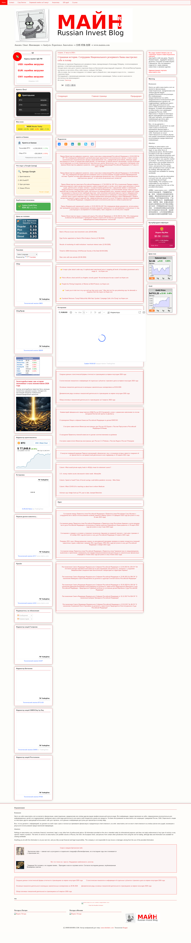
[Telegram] (92, 144)
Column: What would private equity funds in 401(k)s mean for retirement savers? (85, 467)
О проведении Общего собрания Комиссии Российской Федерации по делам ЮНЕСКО (89, 420)
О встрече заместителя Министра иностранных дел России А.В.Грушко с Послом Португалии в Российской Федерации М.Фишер (99, 427)
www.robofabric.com (107, 928)
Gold (18, 369)
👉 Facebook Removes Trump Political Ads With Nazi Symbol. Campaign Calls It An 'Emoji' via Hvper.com (94, 298)
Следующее (63, 96)
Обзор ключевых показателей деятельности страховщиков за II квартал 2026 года (87, 400)
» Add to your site (35, 374)
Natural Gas (20, 362)
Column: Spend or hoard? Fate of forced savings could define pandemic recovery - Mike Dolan (90, 480)
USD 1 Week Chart (41, 443)
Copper (19, 373)
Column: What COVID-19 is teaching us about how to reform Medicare (82, 486)
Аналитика (55, 2)
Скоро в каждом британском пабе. (71, 848)
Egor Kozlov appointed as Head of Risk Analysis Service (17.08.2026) (82, 238)
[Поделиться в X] (70, 85)
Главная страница (99, 96)
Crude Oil (20, 360)
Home (4, 2)
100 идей (66, 2)
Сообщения (23, 615)
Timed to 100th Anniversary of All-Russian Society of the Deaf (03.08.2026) (84, 251)
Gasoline (19, 364)
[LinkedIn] (72, 144)
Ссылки (74, 2)
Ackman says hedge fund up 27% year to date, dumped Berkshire (81, 493)
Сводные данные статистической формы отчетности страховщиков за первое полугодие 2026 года (93, 374)
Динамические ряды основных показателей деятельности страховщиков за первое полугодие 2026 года (95, 393)
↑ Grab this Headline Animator (95, 905)
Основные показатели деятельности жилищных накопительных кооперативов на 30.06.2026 (90, 387)
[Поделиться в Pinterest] (75, 85)
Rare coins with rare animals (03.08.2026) (73, 257)
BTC (22, 443)
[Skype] (86, 144)
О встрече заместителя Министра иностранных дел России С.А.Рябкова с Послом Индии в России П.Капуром (97, 441)
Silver (19, 371)
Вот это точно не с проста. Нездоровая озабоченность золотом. (72, 862)
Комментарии (24, 619)
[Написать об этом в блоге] (68, 85)
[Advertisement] (100, 117)
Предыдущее (136, 96)
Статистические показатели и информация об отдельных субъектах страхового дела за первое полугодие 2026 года (99, 381)
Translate (32, 257)
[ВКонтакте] (59, 144)
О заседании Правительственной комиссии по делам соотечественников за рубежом (88, 435)
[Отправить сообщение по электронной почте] (62, 85)
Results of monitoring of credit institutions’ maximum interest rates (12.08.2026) (85, 244)
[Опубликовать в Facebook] (72, 85)
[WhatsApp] (79, 144)
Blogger (125, 928)
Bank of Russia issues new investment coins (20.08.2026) (78, 232)
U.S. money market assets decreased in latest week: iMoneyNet (80, 474)
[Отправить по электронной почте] (66, 85)
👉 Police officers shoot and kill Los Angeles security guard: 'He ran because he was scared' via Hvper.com (94, 278)
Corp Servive (22, 2)
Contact (11, 2)
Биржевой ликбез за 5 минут (39, 2)
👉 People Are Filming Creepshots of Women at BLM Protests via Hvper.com (84, 284)
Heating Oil (20, 367)
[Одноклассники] (66, 144)
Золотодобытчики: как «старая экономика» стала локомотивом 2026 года (32, 383)
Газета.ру (68, 80)
